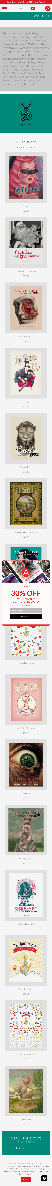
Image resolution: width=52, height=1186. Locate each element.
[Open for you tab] (44, 1178)
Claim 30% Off (26, 616)
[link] (26, 572)
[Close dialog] (47, 563)
